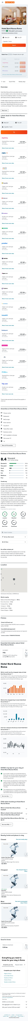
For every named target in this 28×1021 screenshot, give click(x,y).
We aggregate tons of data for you (11, 1004)
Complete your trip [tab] (8, 964)
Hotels (13, 1014)
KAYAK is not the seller (8, 1002)
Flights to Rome (7, 973)
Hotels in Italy (6, 1016)
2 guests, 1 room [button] (7, 41)
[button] (2, 2)
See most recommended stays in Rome (21, 902)
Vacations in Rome (8, 977)
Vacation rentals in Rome (9, 982)
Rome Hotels (20, 1016)
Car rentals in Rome (8, 975)
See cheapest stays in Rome (22, 870)
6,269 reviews (18, 31)
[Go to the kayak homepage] (9, 2)
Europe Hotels (19, 1014)
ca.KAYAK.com (7, 1014)
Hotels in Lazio (13, 1016)
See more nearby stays (21, 839)
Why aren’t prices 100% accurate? (11, 1007)
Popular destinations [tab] (20, 964)
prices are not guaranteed (7, 997)
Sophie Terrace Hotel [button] (6, 921)
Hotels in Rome (7, 980)
